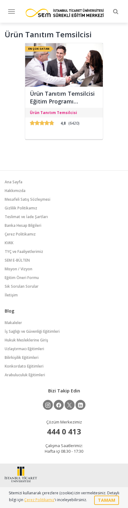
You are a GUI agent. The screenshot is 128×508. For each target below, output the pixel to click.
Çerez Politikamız (20, 234)
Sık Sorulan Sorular (22, 286)
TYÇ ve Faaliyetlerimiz (24, 251)
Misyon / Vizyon (18, 269)
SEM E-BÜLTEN (17, 260)
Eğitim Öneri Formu (22, 277)
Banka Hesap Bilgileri (23, 225)
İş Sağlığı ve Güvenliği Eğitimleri (32, 331)
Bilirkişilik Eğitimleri (22, 357)
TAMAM (106, 500)
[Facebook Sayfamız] (59, 405)
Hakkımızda (15, 190)
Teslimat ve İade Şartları (26, 216)
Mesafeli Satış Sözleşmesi (27, 199)
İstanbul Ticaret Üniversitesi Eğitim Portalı (64, 13)
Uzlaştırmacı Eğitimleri (24, 348)
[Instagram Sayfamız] (48, 405)
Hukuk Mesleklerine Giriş (26, 340)
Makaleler (13, 322)
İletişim (11, 295)
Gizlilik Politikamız (21, 208)
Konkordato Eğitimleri (24, 366)
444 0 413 (64, 431)
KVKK (9, 242)
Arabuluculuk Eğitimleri (25, 375)
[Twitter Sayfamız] (70, 405)
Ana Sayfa (13, 182)
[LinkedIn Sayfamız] (80, 405)
